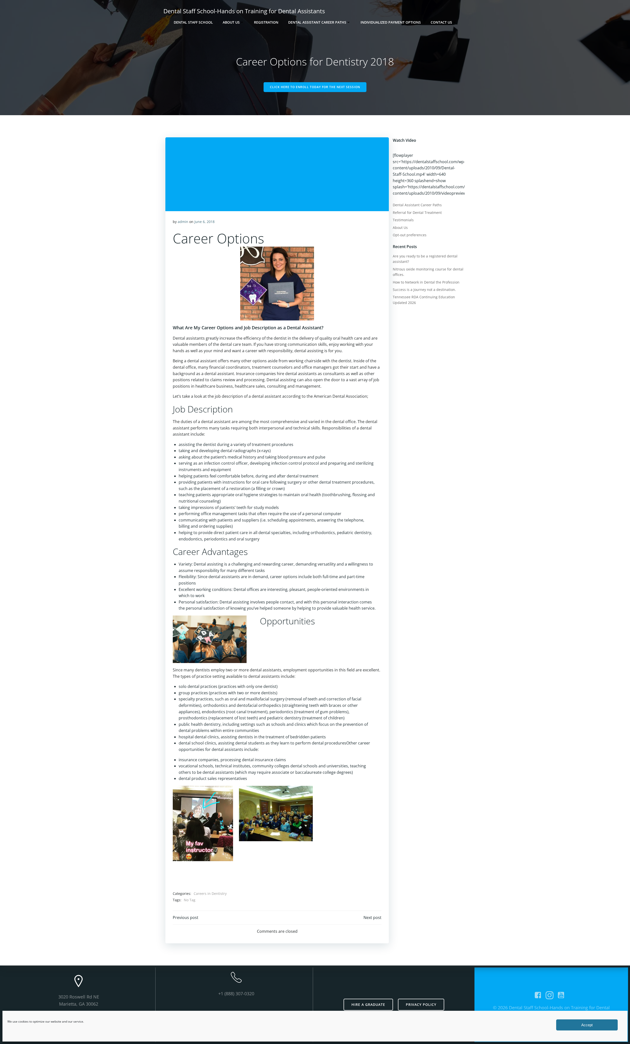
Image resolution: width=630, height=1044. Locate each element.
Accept (587, 1025)
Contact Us (441, 22)
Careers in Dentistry (210, 893)
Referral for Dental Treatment (417, 212)
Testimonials (403, 220)
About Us (231, 22)
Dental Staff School (193, 22)
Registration (266, 22)
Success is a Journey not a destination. (424, 289)
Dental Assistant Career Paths (317, 22)
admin (183, 221)
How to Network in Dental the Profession (426, 282)
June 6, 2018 (204, 221)
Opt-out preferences (409, 235)
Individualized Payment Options (391, 22)
